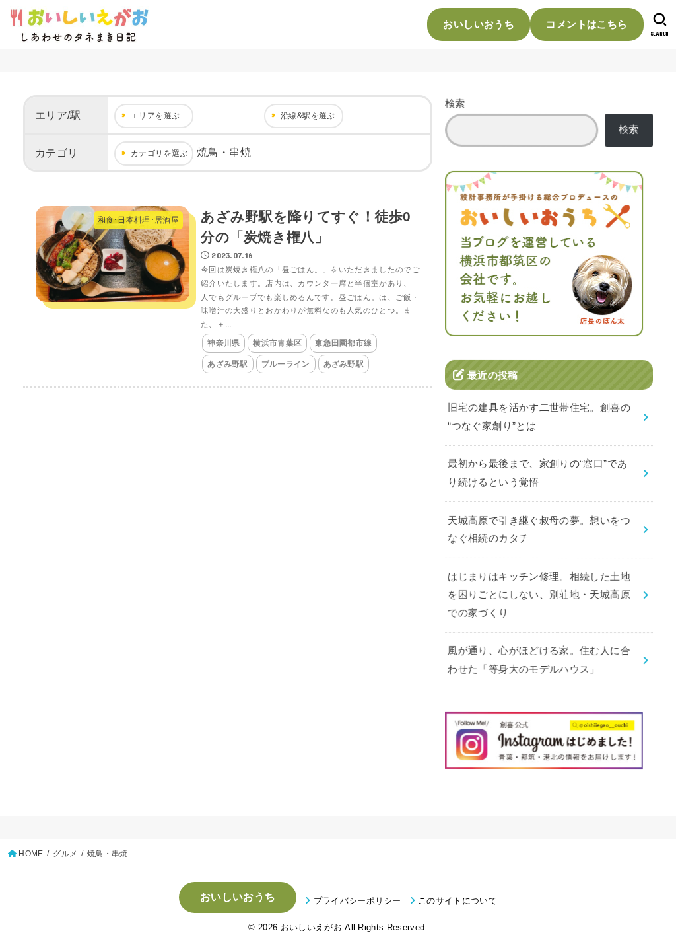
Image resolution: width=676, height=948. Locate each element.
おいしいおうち (478, 24)
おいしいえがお (311, 927)
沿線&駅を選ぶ (308, 115)
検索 (455, 103)
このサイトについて (457, 901)
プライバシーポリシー (357, 901)
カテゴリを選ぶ (159, 153)
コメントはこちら (586, 24)
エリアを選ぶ (155, 115)
